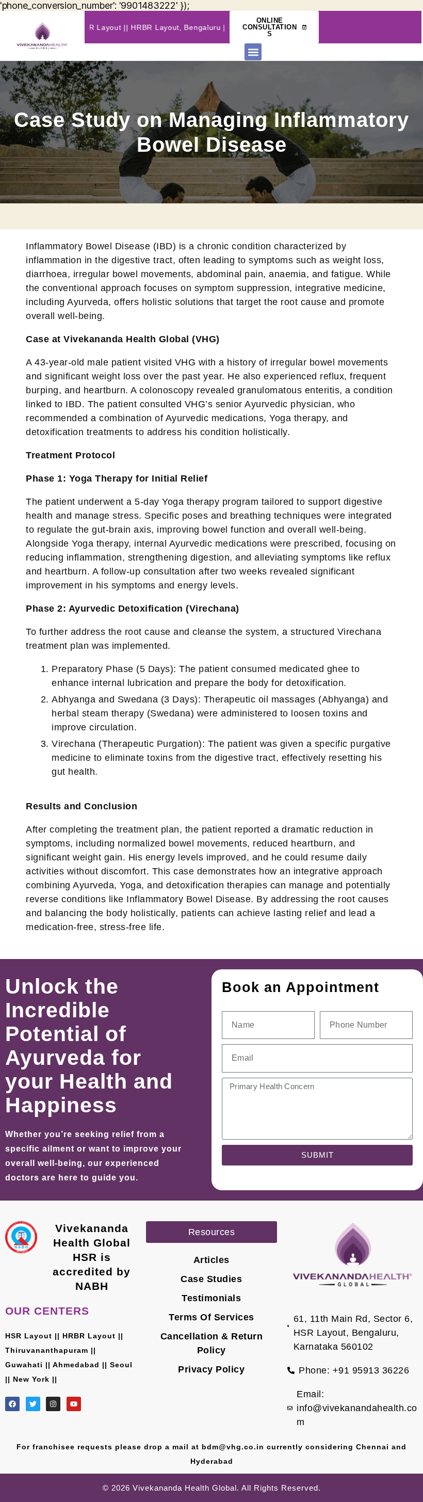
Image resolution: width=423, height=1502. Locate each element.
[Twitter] (33, 1404)
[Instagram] (53, 1404)
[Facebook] (12, 1404)
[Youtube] (74, 1404)
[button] (253, 51)
